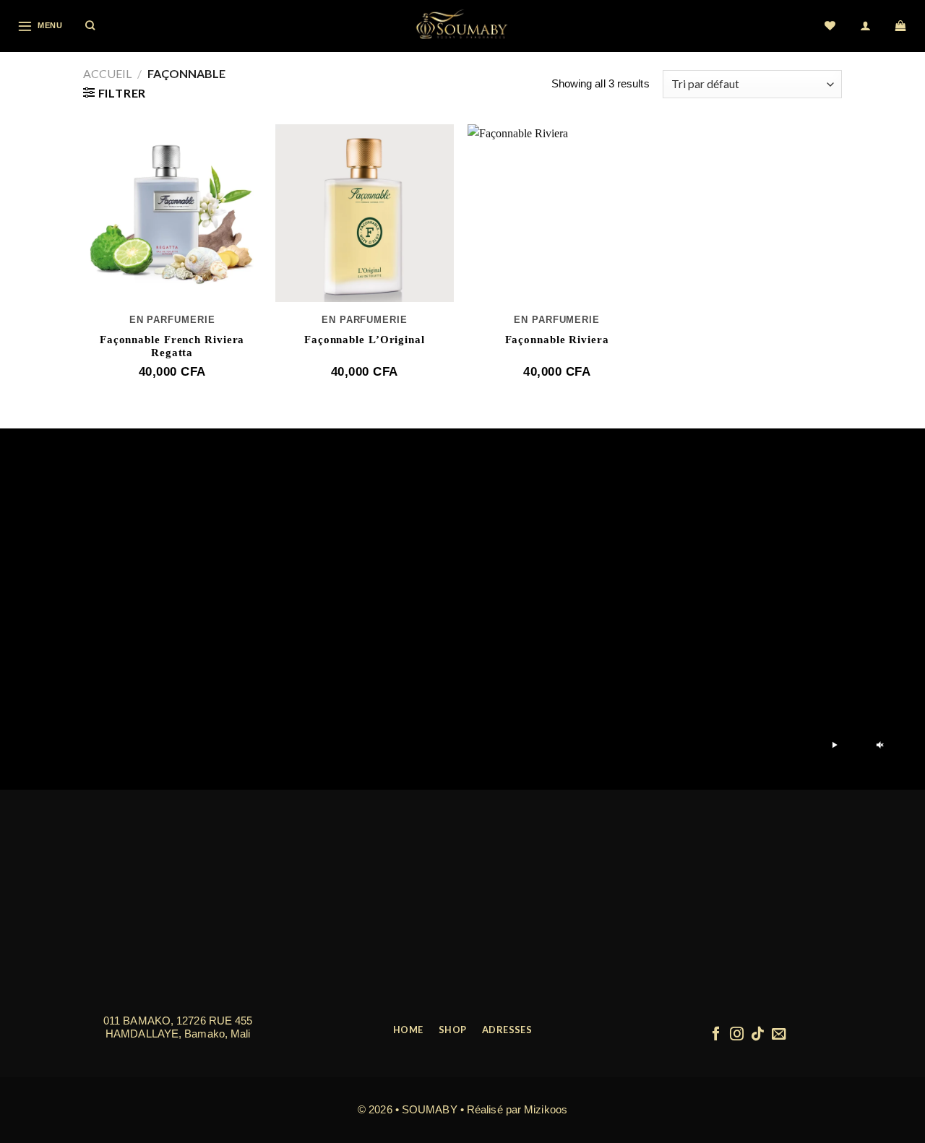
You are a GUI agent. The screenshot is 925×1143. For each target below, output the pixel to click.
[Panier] (901, 26)
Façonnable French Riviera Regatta (172, 346)
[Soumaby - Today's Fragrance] (462, 26)
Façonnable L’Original (364, 339)
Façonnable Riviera (557, 339)
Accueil (107, 73)
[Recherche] (90, 26)
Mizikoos (545, 1109)
